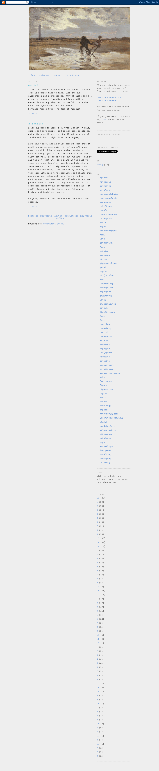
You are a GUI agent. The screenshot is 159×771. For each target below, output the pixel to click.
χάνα (102, 239)
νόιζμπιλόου (107, 275)
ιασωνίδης (105, 406)
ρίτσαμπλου (106, 218)
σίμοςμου (105, 349)
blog (32, 75)
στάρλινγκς (106, 296)
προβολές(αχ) (107, 426)
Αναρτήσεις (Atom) (53, 224)
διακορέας (105, 459)
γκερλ (103, 267)
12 (98, 498)
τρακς (100, 165)
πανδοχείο (105, 182)
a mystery (36, 123)
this (104, 119)
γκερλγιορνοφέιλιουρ (111, 418)
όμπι (102, 316)
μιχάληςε (105, 190)
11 (98, 542)
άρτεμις (104, 308)
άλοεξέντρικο (107, 312)
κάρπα (103, 227)
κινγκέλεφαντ (107, 446)
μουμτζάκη (105, 328)
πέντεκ (103, 259)
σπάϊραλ (104, 332)
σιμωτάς (104, 410)
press (57, 75)
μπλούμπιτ (105, 438)
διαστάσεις (106, 336)
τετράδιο (105, 361)
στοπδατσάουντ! (108, 214)
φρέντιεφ (105, 255)
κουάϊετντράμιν (108, 231)
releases (44, 75)
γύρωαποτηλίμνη (108, 263)
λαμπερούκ (105, 292)
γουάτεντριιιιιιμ (110, 373)
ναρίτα (103, 271)
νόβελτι (104, 393)
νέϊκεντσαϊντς (108, 430)
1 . (37, 206)
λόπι (102, 235)
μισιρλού (105, 324)
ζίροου (103, 385)
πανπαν (103, 402)
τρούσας (104, 178)
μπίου (103, 300)
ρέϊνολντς (105, 186)
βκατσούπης (106, 381)
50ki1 (103, 223)
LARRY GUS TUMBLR (106, 101)
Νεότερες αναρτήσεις (40, 216)
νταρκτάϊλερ (107, 284)
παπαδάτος (105, 454)
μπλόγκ (103, 422)
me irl (33, 85)
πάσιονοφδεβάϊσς (109, 194)
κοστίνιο (105, 357)
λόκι (102, 247)
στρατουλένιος (108, 304)
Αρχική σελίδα (59, 217)
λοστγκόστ (105, 450)
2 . (37, 113)
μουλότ (103, 210)
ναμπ (102, 442)
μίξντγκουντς (107, 434)
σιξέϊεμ (104, 251)
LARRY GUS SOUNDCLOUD (109, 97)
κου (102, 280)
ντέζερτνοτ (106, 353)
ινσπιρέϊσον (107, 288)
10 (98, 538)
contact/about (73, 75)
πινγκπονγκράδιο (109, 414)
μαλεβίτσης (106, 206)
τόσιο (103, 398)
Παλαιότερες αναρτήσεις (78, 216)
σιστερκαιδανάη (108, 198)
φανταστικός (107, 243)
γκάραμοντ (105, 202)
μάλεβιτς (105, 463)
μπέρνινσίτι (107, 365)
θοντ (102, 320)
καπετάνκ (105, 345)
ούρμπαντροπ (107, 389)
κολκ (102, 377)
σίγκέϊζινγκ (107, 369)
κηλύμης (104, 340)
